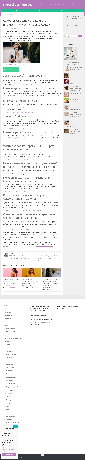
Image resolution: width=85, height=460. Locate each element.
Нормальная (10, 357)
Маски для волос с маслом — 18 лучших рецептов (75, 131)
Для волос (8, 309)
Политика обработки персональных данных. (8, 447)
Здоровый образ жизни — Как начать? (14, 128)
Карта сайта (34, 303)
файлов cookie (6, 439)
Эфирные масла (10, 331)
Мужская (9, 370)
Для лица (8, 312)
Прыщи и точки (11, 383)
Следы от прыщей (12, 387)
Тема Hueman (20, 457)
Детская (8, 374)
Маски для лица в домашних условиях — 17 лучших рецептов (75, 101)
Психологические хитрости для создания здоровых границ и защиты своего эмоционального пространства (50, 283)
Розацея (8, 406)
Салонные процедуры (12, 422)
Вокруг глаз (10, 367)
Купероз (8, 403)
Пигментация (10, 390)
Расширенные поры (12, 400)
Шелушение (10, 413)
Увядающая (10, 364)
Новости (48, 11)
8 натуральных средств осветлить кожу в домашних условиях (75, 107)
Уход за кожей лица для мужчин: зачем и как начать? (76, 69)
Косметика (8, 419)
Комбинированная (12, 361)
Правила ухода (10, 416)
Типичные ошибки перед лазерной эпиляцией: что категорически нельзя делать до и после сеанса (72, 62)
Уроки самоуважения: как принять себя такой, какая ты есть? (20, 142)
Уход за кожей (20, 11)
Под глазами (10, 393)
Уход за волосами (32, 11)
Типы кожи (8, 341)
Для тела (8, 318)
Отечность (9, 396)
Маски (5, 11)
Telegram (5, 246)
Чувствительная (11, 354)
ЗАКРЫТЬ (15, 426)
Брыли (8, 409)
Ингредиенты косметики (13, 338)
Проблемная (10, 351)
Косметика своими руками (14, 322)
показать (15, 69)
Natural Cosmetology (17, 5)
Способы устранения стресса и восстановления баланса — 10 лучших (23, 229)
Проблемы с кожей (11, 377)
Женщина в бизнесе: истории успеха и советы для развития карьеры (23, 210)
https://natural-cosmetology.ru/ (40, 322)
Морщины (9, 380)
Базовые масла (10, 328)
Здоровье (64, 11)
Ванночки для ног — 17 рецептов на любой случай (75, 81)
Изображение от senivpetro (11, 64)
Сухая (8, 344)
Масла (11, 11)
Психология (56, 11)
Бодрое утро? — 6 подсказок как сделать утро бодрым (18, 159)
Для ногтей (9, 315)
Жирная (8, 348)
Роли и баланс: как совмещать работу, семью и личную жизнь (21, 112)
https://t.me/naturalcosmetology (45, 246)
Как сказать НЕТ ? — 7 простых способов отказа (16, 191)
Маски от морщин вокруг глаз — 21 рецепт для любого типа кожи (76, 88)
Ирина (5, 28)
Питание (41, 11)
